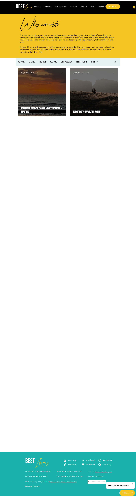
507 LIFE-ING (99, 476)
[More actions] (63, 73)
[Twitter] (65, 460)
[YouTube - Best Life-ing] (83, 464)
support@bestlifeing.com (39, 476)
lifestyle (32, 62)
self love (53, 62)
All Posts (21, 62)
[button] (37, 6)
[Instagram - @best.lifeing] (99, 460)
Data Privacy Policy (55, 481)
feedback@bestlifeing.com (103, 472)
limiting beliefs (66, 62)
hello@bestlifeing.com (44, 471)
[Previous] (15, 35)
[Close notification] (133, 484)
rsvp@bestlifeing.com (75, 476)
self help (43, 62)
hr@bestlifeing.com (75, 471)
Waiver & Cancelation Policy (69, 481)
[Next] (121, 35)
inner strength (81, 62)
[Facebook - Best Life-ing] (99, 464)
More (93, 62)
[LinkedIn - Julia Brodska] (82, 460)
